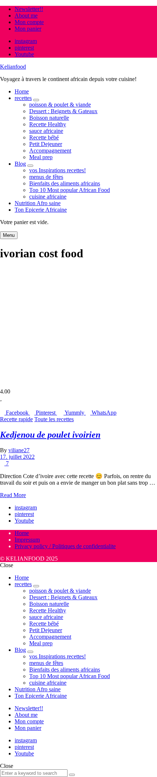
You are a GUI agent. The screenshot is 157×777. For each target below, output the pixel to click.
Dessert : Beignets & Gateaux (63, 111)
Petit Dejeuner (45, 144)
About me (26, 15)
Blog (20, 164)
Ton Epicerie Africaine (41, 210)
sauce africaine (46, 131)
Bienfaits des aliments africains (64, 183)
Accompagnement (50, 150)
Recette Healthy (47, 124)
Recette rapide (16, 419)
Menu (9, 235)
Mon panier (28, 29)
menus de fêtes (46, 177)
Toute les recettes (54, 419)
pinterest (24, 48)
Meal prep (41, 157)
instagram (26, 41)
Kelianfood (13, 67)
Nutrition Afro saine (38, 203)
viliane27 (19, 450)
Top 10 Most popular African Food (69, 190)
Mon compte (29, 22)
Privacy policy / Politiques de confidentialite (65, 546)
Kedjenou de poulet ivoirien (50, 434)
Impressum (27, 539)
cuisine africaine (47, 196)
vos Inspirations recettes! (57, 170)
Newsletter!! (29, 9)
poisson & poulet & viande (60, 104)
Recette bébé (44, 137)
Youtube (24, 54)
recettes (23, 98)
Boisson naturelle (49, 118)
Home (22, 91)
